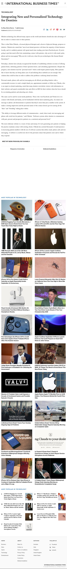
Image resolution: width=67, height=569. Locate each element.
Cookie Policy (20, 555)
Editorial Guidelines (49, 149)
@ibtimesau (20, 28)
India (35, 547)
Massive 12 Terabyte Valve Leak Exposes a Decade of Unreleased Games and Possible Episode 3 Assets (15, 396)
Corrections (20, 558)
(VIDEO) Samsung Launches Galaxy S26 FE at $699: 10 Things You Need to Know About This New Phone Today (50, 367)
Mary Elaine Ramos (8, 28)
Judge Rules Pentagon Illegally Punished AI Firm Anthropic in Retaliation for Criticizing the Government (16, 367)
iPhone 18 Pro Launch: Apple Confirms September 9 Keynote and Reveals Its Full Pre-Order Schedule (50, 252)
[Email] (60, 29)
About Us (19, 544)
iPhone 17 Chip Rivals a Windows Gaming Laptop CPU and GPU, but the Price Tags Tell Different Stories (49, 224)
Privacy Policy (21, 552)
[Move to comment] (64, 29)
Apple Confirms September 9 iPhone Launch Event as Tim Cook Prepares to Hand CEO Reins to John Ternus (49, 338)
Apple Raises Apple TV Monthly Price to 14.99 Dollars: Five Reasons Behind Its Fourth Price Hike (50, 396)
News (2, 547)
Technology (4, 552)
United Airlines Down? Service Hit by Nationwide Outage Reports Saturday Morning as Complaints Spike (50, 424)
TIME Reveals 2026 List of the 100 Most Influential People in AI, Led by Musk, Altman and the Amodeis (15, 252)
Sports (3, 549)
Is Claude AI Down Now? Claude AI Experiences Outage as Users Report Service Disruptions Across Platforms (50, 453)
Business (3, 544)
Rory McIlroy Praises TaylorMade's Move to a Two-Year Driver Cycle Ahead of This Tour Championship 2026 (49, 310)
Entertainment (4, 555)
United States (37, 555)
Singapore (36, 549)
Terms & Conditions (22, 549)
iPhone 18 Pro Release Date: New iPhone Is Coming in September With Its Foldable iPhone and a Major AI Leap (16, 482)
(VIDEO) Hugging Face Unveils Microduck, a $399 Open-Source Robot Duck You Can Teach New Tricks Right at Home (15, 224)
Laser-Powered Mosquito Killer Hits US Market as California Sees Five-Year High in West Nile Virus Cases (50, 281)
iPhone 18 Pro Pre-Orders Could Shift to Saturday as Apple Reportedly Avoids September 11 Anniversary (14, 281)
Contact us (20, 547)
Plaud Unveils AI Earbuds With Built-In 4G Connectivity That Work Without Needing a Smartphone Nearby (15, 310)
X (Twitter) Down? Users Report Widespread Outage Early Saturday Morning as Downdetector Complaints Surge (49, 482)
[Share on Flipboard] (54, 29)
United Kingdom (38, 552)
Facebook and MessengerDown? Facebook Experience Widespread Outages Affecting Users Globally (15, 453)
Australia (36, 544)
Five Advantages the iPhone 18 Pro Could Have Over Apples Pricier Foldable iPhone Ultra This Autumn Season (15, 338)
